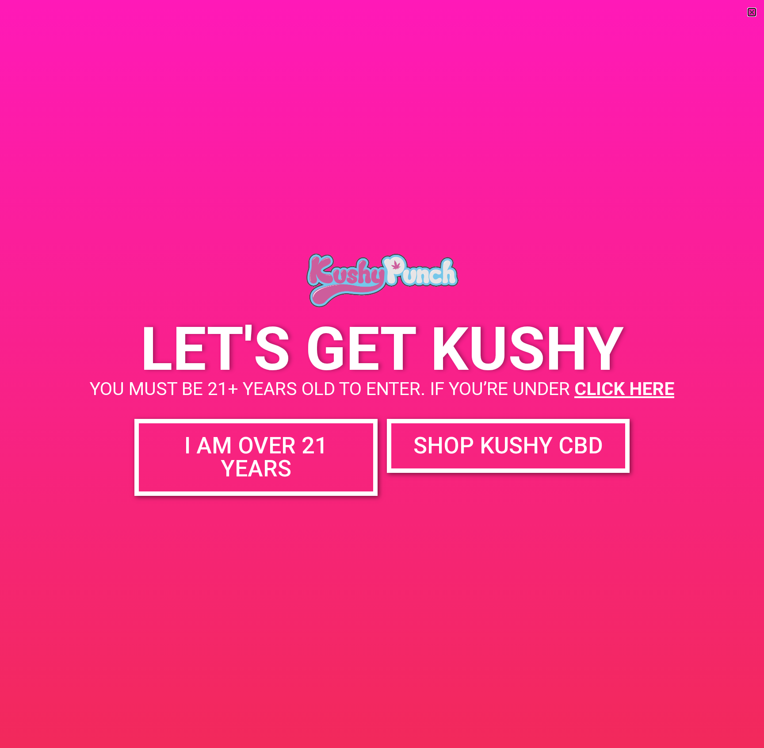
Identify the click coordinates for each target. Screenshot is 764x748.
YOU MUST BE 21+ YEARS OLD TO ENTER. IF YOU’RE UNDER (382, 388)
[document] (382, 374)
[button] (752, 12)
